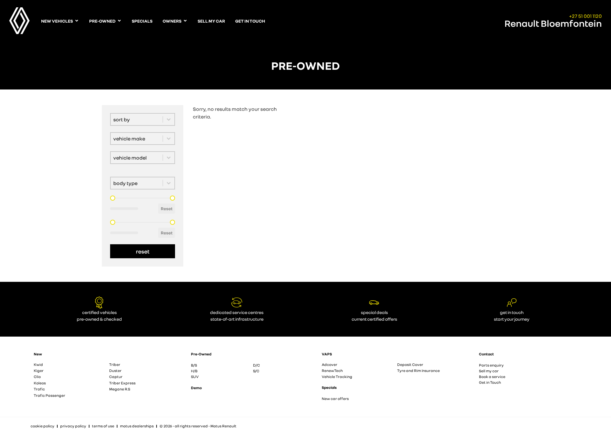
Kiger (39, 370)
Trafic (39, 389)
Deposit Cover (410, 364)
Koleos (40, 383)
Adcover (329, 364)
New (38, 354)
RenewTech (332, 370)
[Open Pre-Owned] (119, 21)
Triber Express (122, 383)
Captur (116, 376)
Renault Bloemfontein (553, 23)
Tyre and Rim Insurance (418, 370)
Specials (329, 387)
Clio (37, 376)
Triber (114, 364)
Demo (196, 387)
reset (143, 251)
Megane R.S (119, 389)
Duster (115, 370)
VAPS (327, 354)
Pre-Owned (201, 354)
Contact (486, 354)
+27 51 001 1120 (585, 16)
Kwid (38, 364)
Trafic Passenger (49, 395)
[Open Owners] (185, 21)
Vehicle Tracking (337, 376)
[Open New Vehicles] (76, 21)
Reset (166, 208)
